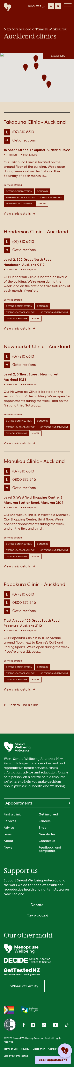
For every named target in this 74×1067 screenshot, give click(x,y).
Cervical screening (50, 197)
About (8, 841)
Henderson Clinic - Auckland (36, 231)
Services (10, 821)
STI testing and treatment (20, 203)
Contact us (47, 841)
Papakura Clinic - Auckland (34, 584)
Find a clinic (12, 814)
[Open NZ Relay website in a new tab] (29, 1010)
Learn (8, 834)
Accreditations (56, 1048)
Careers (45, 821)
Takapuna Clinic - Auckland (35, 122)
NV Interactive (20, 1055)
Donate (37, 904)
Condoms (42, 191)
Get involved (48, 814)
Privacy (25, 1048)
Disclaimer (38, 1048)
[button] (35, 59)
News (8, 847)
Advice (9, 827)
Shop (42, 827)
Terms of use (11, 1048)
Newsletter (47, 834)
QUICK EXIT (34, 6)
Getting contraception (19, 191)
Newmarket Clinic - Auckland (37, 346)
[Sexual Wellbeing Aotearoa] (6, 7)
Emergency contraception (21, 197)
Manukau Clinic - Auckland (34, 461)
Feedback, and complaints (50, 849)
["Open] (37, 949)
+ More (42, 203)
